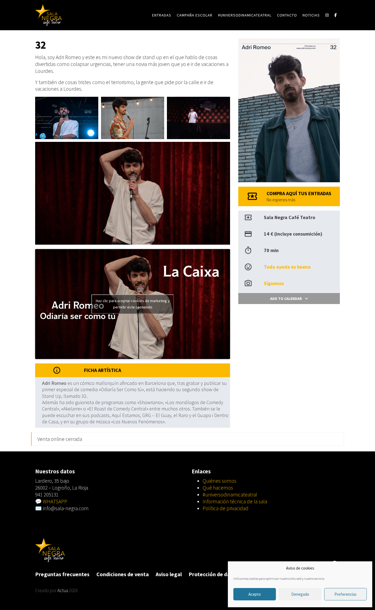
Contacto (287, 15)
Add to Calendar (286, 298)
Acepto (254, 594)
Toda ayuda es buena (287, 267)
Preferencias (345, 594)
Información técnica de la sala (235, 501)
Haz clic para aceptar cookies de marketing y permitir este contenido (133, 304)
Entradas (161, 15)
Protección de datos (213, 574)
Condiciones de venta (122, 574)
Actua (62, 590)
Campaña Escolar (194, 15)
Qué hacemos (218, 487)
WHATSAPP (55, 501)
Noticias (311, 15)
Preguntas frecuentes (62, 574)
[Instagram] (327, 15)
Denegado (300, 594)
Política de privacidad (225, 508)
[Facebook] (335, 15)
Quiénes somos (219, 480)
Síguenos (274, 283)
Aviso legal (169, 574)
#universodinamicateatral (245, 15)
